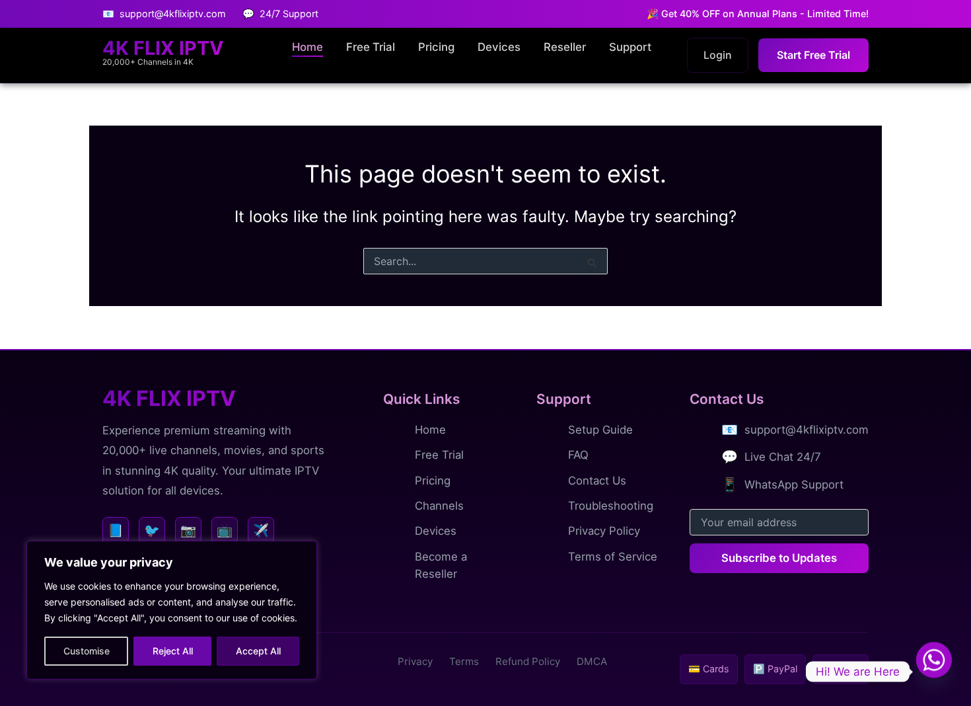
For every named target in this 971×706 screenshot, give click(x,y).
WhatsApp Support (794, 484)
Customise (86, 650)
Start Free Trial (813, 54)
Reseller (565, 47)
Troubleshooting (610, 505)
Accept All (258, 650)
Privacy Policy (604, 530)
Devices (499, 47)
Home (307, 47)
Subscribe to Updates (779, 558)
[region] (171, 610)
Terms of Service (612, 556)
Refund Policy (527, 661)
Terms (464, 661)
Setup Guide (600, 429)
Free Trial (370, 47)
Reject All (173, 650)
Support (630, 47)
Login (717, 54)
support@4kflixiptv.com (806, 429)
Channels (439, 505)
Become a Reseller (441, 565)
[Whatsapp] (934, 671)
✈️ (261, 530)
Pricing (436, 47)
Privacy (415, 661)
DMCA (592, 661)
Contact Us (597, 480)
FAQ (578, 454)
